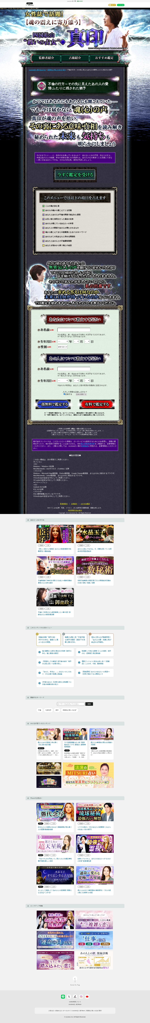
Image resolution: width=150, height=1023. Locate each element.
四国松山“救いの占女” (70, 710)
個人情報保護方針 (88, 444)
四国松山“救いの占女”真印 (56, 70)
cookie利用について (75, 1002)
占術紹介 (74, 504)
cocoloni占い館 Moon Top (37, 70)
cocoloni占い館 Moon (75, 1004)
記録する (68, 394)
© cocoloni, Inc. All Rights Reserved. (75, 1017)
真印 (57, 710)
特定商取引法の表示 (75, 510)
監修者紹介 (64, 504)
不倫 (39, 710)
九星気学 (48, 710)
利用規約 (84, 446)
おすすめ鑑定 (85, 504)
